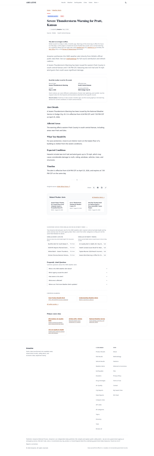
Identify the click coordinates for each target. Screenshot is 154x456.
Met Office (52, 49)
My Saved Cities (118, 390)
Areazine (59, 29)
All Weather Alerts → (98, 197)
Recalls (63, 2)
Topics (98, 414)
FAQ (114, 371)
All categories (100, 409)
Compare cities (100, 400)
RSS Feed (116, 395)
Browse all (99, 429)
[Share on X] (93, 187)
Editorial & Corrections (120, 366)
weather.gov (80, 47)
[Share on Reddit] (101, 187)
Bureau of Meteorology (69, 49)
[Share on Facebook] (97, 187)
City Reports (99, 390)
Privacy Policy (117, 376)
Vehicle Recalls (100, 361)
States (90, 2)
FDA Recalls (99, 356)
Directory (98, 419)
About (115, 352)
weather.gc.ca (91, 47)
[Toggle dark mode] (126, 2)
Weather (70, 2)
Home (48, 10)
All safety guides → (52, 304)
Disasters (98, 376)
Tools (97, 424)
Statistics (116, 361)
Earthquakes (78, 2)
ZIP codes (99, 405)
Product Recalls (100, 352)
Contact (115, 385)
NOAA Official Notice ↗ (63, 186)
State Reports (100, 395)
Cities (85, 2)
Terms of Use (117, 380)
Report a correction (32, 444)
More (95, 2)
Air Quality (99, 385)
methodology (71, 59)
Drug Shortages (100, 380)
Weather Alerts (56, 10)
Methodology (117, 356)
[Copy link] (105, 187)
